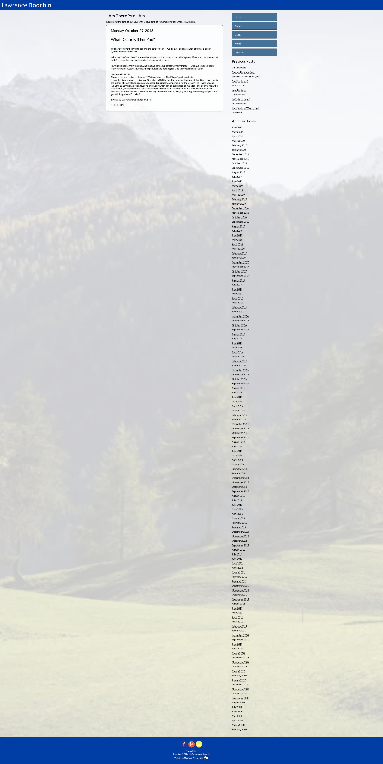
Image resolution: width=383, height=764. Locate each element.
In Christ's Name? (241, 99)
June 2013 (237, 504)
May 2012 (237, 563)
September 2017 (240, 275)
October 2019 (239, 163)
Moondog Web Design (193, 758)
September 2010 (240, 639)
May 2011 (237, 612)
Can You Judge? (240, 81)
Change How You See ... (243, 72)
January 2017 (239, 311)
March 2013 (238, 518)
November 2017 (240, 266)
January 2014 (239, 473)
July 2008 (237, 706)
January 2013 (239, 527)
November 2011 (240, 590)
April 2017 (237, 298)
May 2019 (237, 185)
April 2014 (237, 459)
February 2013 (239, 522)
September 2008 (240, 697)
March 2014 (238, 464)
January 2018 (239, 257)
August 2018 (238, 226)
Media (238, 43)
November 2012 (240, 536)
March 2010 (238, 653)
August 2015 (238, 387)
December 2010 (240, 635)
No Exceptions (239, 103)
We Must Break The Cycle (245, 76)
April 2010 (237, 648)
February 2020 (239, 145)
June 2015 (237, 396)
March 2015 (238, 410)
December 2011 (240, 585)
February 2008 (239, 729)
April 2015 (237, 405)
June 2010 (237, 644)
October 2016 (239, 325)
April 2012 (237, 567)
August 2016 (238, 333)
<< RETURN (117, 104)
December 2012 (240, 531)
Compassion (238, 94)
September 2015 (240, 383)
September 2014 (240, 437)
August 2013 (238, 495)
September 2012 (240, 545)
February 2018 (239, 253)
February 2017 (239, 307)
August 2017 (238, 280)
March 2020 (238, 140)
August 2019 (238, 172)
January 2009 (239, 679)
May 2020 (237, 131)
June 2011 (237, 608)
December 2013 (240, 477)
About (238, 25)
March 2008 (238, 724)
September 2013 (240, 491)
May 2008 (237, 715)
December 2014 (240, 423)
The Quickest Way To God (245, 107)
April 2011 (237, 617)
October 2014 (239, 432)
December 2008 (240, 684)
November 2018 (240, 212)
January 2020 (239, 149)
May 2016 (237, 347)
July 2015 (237, 392)
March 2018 (238, 248)
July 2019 (237, 176)
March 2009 (238, 670)
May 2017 (237, 293)
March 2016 (238, 356)
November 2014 (240, 428)
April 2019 (237, 190)
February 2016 (239, 360)
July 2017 (237, 284)
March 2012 (238, 572)
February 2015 (239, 414)
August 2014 (238, 441)
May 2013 (237, 509)
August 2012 (238, 549)
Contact (239, 52)
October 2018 (239, 217)
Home (238, 17)
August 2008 (238, 702)
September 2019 (240, 167)
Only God (237, 112)
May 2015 (237, 401)
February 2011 (239, 626)
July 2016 (237, 338)
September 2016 (240, 329)
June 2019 (237, 181)
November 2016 (240, 320)
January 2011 (239, 630)
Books (238, 34)
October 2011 (239, 594)
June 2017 (237, 289)
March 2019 (238, 194)
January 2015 (239, 419)
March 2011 (238, 621)
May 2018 (237, 239)
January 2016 (239, 365)
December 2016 (240, 316)
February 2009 (239, 675)
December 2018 (240, 208)
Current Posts (239, 67)
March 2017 (238, 302)
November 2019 (240, 158)
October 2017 (239, 271)
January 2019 (239, 203)
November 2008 (240, 688)
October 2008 (239, 693)
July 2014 (237, 446)
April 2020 (237, 136)
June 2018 (237, 235)
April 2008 (237, 720)
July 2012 (237, 554)
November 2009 (240, 662)
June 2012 (237, 558)
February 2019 (239, 199)
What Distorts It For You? (133, 39)
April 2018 (237, 244)
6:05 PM (148, 99)
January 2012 (239, 581)
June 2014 (237, 450)
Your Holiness (239, 90)
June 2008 (237, 711)
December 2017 (240, 262)
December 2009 (240, 657)
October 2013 (239, 486)
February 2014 (239, 468)
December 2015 (240, 369)
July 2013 (237, 500)
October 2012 (239, 540)
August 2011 (238, 603)
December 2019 (240, 154)
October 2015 (239, 378)
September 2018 (240, 221)
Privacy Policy (191, 751)
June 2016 (237, 342)
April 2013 (237, 513)
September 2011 (240, 599)
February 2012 (239, 576)
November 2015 (240, 374)
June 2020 (237, 127)
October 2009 (239, 666)
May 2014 (237, 455)
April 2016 (237, 351)
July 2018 (237, 230)
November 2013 (240, 482)
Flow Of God (238, 85)
